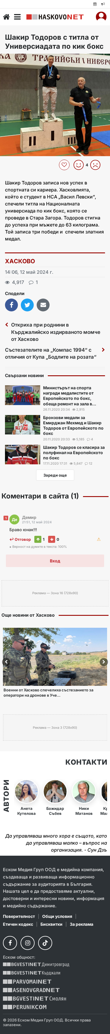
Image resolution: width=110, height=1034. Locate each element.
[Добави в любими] (65, 165)
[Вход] (101, 17)
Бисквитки (51, 924)
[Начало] (6, 17)
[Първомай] (27, 981)
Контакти (86, 762)
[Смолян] (34, 998)
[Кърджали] (31, 973)
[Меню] (17, 17)
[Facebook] (10, 943)
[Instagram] (28, 943)
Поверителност (19, 916)
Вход (55, 560)
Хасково (20, 261)
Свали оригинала (20, 60)
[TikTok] (45, 943)
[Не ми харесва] (97, 165)
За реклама (81, 924)
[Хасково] (55, 17)
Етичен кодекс (18, 924)
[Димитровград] (36, 964)
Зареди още (55, 475)
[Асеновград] (31, 990)
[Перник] (24, 1007)
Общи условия (57, 916)
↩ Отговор (20, 539)
